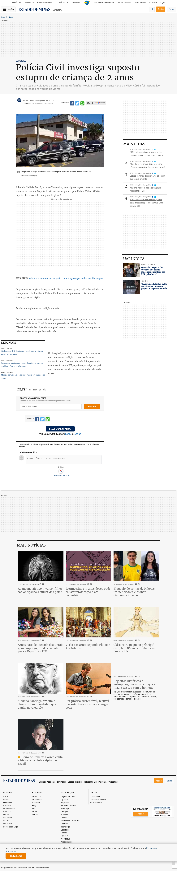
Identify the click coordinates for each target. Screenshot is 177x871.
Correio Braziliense (98, 800)
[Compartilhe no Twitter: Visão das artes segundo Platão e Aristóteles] (90, 641)
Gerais (57, 10)
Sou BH (153, 3)
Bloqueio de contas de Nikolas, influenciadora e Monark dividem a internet (135, 592)
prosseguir (16, 855)
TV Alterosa (124, 3)
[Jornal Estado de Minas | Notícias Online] (34, 10)
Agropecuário (67, 842)
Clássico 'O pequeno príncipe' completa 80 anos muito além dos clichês (134, 648)
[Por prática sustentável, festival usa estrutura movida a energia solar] (88, 678)
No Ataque (65, 839)
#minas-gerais (37, 389)
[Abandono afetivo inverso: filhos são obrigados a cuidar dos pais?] (40, 566)
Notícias (16, 3)
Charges (64, 812)
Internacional (9, 809)
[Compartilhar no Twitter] (77, 103)
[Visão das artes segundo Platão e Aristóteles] (88, 622)
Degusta (64, 824)
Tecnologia (65, 827)
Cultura (6, 821)
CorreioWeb (95, 796)
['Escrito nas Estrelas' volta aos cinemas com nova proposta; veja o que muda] (131, 287)
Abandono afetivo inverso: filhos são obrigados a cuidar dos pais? (40, 590)
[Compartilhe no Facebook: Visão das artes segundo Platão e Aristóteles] (88, 641)
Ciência (64, 818)
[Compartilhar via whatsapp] (82, 103)
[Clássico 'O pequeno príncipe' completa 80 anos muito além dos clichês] (136, 622)
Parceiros (140, 3)
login (68, 434)
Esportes (65, 830)
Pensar (64, 833)
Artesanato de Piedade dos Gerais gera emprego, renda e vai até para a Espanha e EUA (40, 648)
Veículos (63, 3)
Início (3, 17)
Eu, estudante (95, 802)
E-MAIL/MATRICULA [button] (61, 475)
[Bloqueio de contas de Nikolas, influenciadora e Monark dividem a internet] (136, 566)
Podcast (64, 836)
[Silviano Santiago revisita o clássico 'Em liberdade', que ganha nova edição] (40, 678)
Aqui (34, 809)
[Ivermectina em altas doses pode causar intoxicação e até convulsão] (88, 566)
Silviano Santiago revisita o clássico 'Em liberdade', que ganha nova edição (37, 704)
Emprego (65, 809)
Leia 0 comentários (60, 428)
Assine (161, 9)
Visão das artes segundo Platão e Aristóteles (88, 646)
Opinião (64, 800)
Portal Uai (36, 796)
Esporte (29, 3)
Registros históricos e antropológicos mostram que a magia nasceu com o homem (134, 684)
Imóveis (76, 3)
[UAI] (86, 2)
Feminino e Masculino (70, 821)
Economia (7, 802)
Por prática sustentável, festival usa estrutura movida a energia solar (87, 704)
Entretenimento (46, 3)
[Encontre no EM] (152, 9)
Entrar (171, 9)
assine (78, 434)
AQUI (162, 3)
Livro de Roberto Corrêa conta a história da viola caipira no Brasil (40, 760)
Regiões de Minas (68, 796)
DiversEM (7, 812)
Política (6, 800)
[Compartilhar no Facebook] (72, 103)
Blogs (34, 805)
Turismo (64, 815)
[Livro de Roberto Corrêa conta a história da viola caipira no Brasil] (40, 734)
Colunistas (7, 818)
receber (92, 406)
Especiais (65, 802)
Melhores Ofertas (104, 3)
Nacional (7, 805)
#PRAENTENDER (68, 805)
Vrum (34, 812)
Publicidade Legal (10, 827)
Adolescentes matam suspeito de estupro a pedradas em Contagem (66, 278)
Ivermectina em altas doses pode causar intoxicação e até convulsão (88, 592)
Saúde (6, 815)
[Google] (61, 471)
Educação (7, 824)
